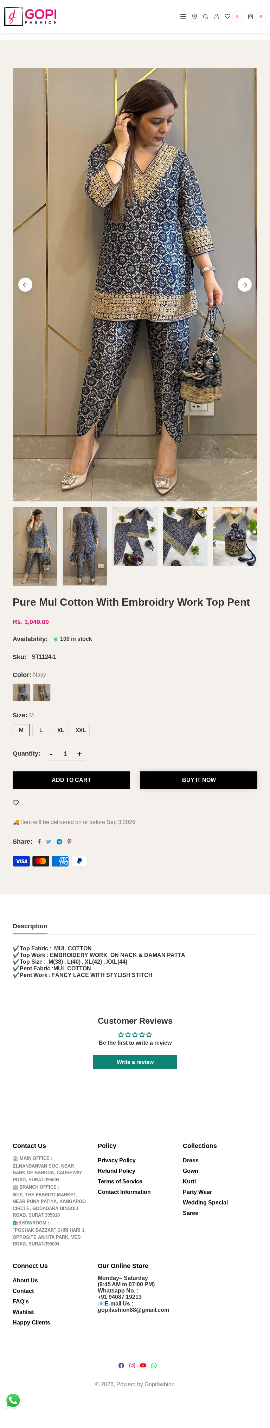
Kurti (189, 1181)
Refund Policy (116, 1171)
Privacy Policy (117, 1160)
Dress (191, 1160)
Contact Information (124, 1192)
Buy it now (199, 780)
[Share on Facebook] (39, 841)
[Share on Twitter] (48, 841)
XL (60, 730)
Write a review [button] (135, 1062)
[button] (245, 285)
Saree (190, 1213)
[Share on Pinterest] (69, 841)
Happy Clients (31, 1323)
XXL (81, 730)
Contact (23, 1291)
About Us (25, 1280)
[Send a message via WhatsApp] (13, 1400)
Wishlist (23, 1312)
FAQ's (21, 1301)
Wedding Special (205, 1203)
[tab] (30, 928)
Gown (190, 1171)
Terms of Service (120, 1181)
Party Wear (197, 1192)
